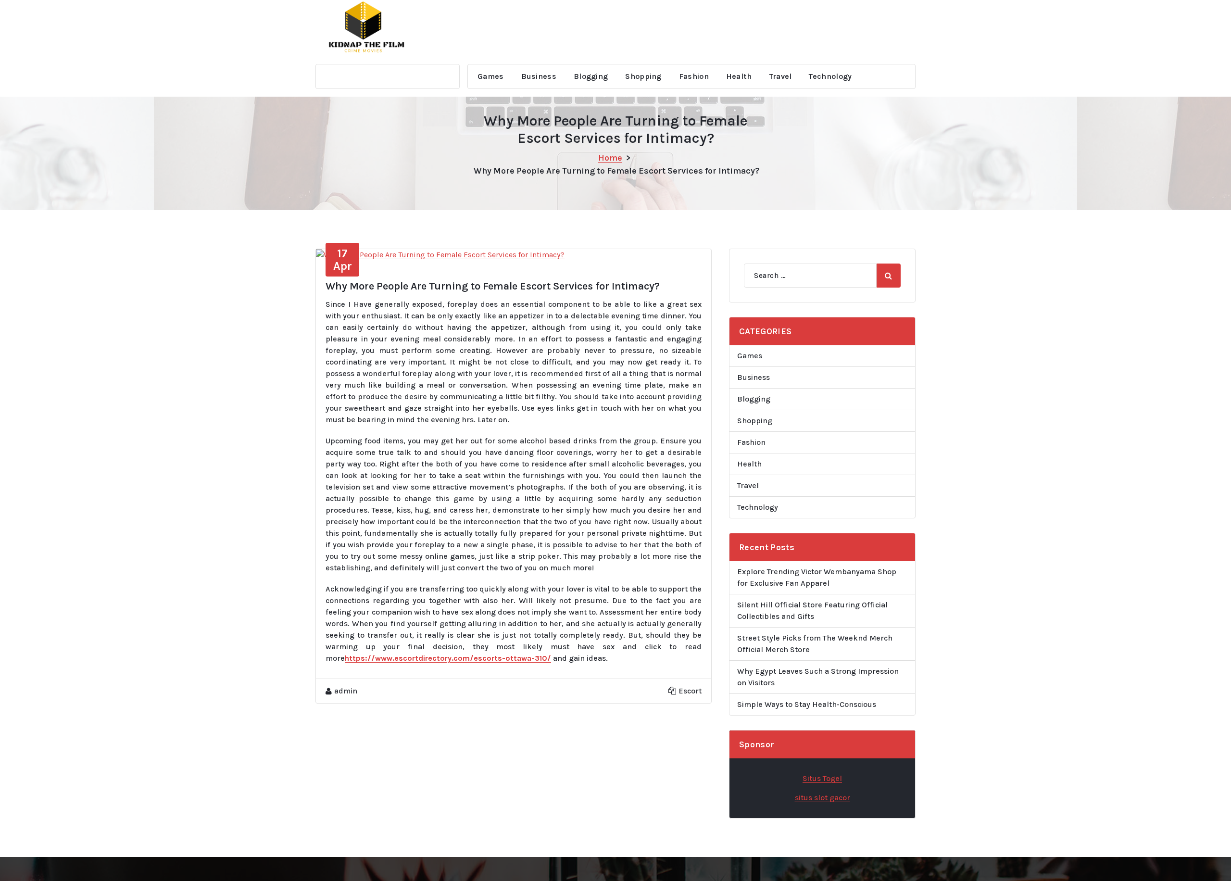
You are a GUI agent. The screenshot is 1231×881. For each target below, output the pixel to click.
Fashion (694, 76)
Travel (780, 76)
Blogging (591, 76)
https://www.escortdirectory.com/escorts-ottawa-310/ (448, 658)
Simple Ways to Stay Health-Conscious (806, 704)
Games (490, 76)
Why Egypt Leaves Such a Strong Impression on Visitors (818, 677)
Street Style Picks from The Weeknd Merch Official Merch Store (814, 643)
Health (739, 76)
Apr (342, 260)
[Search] (889, 276)
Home (610, 157)
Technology (830, 76)
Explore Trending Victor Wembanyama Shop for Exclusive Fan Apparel (816, 577)
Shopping (643, 76)
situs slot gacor (822, 797)
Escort (690, 690)
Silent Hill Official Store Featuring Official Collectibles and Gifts (812, 610)
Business (538, 76)
